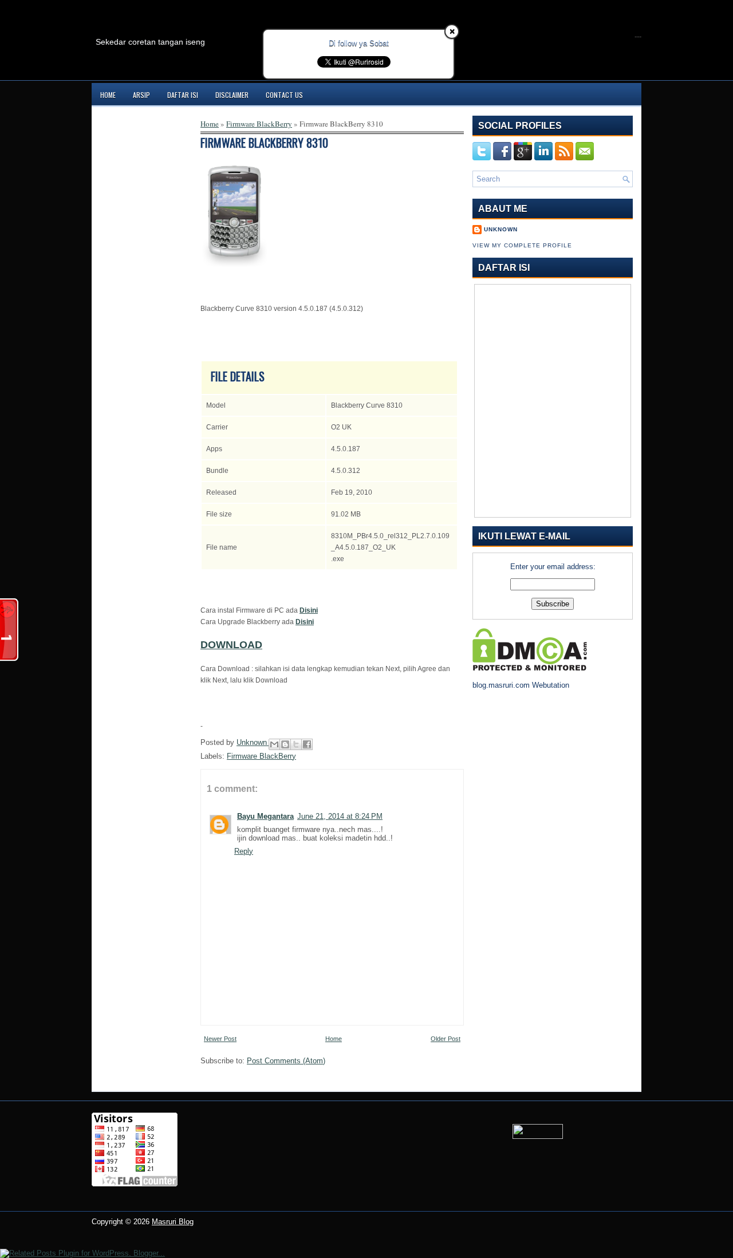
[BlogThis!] (285, 744)
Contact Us (284, 95)
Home (108, 95)
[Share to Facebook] (307, 744)
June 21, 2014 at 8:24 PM (340, 816)
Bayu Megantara (265, 816)
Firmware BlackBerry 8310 (264, 142)
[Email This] (274, 744)
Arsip (141, 95)
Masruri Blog (173, 1221)
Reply (243, 851)
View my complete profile (522, 245)
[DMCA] (529, 668)
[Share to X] (296, 744)
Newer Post (220, 1038)
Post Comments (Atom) (286, 1060)
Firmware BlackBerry (259, 124)
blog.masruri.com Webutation (520, 685)
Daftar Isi (182, 95)
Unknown (253, 742)
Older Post (445, 1038)
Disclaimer (232, 95)
